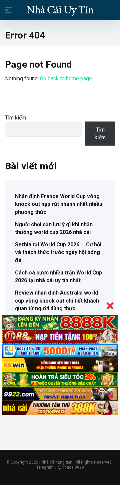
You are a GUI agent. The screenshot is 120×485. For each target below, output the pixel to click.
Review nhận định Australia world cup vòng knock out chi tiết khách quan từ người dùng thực (57, 300)
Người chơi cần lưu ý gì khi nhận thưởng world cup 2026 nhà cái (54, 228)
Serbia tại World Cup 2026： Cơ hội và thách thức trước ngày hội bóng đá (58, 252)
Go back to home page (66, 78)
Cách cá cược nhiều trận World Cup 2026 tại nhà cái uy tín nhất (58, 276)
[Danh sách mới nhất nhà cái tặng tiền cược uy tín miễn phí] (60, 9)
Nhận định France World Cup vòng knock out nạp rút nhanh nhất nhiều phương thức (58, 204)
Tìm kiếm (15, 117)
